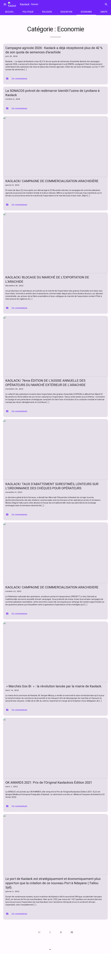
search (106, 4)
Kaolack (25, 4)
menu (4, 4)
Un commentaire (16, 78)
